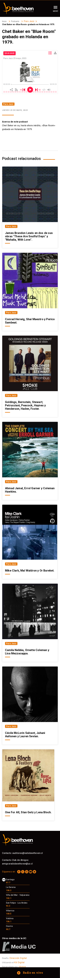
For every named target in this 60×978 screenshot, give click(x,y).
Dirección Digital (18, 958)
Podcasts (15, 21)
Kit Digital (19, 962)
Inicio (4, 21)
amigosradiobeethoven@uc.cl (17, 863)
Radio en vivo (30, 972)
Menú (55, 11)
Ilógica (22, 966)
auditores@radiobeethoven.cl (27, 853)
